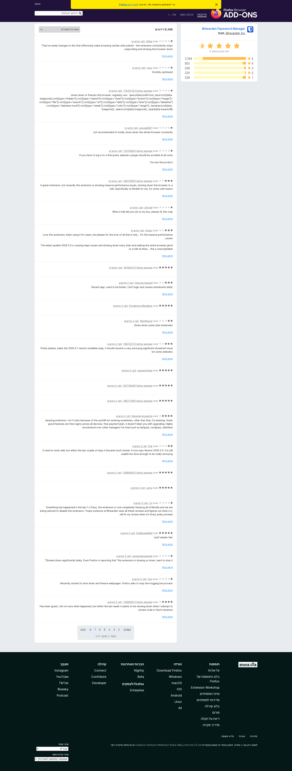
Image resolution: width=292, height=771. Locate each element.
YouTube (62, 676)
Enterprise (137, 690)
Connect (100, 670)
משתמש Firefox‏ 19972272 (137, 344)
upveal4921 (145, 128)
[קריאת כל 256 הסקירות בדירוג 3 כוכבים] (220, 68)
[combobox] (59, 13)
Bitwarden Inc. (235, 33)
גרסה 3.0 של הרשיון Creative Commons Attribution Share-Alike (169, 744)
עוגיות (242, 736)
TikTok (63, 683)
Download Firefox (169, 670)
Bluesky (62, 689)
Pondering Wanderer (140, 305)
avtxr (149, 487)
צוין (243, 744)
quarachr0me (145, 370)
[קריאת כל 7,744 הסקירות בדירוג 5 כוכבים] (220, 58)
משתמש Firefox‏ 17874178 (137, 90)
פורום (216, 712)
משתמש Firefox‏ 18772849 (137, 385)
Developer (99, 683)
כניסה (37, 3)
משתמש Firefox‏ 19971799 (137, 400)
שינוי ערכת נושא (60, 754)
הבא (83, 629)
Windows (175, 676)
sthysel (148, 207)
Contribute (98, 676)
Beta (140, 676)
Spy (150, 579)
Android (176, 695)
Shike (149, 41)
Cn (150, 503)
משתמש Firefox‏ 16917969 (137, 181)
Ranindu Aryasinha (142, 416)
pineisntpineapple (142, 556)
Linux (178, 701)
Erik (150, 446)
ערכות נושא (186, 14)
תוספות (214, 664)
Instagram (61, 670)
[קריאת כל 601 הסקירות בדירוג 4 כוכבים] (220, 63)
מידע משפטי (227, 736)
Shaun (148, 230)
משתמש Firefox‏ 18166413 (138, 267)
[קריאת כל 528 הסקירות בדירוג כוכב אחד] (220, 77)
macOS (177, 683)
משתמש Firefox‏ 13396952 (137, 602)
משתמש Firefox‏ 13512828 (138, 150)
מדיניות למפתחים (208, 700)
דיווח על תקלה (210, 719)
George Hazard (143, 282)
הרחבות (202, 14)
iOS (179, 689)
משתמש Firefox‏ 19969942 (137, 472)
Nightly (139, 670)
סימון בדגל (167, 56)
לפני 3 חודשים (126, 282)
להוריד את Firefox (128, 4)
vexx (149, 67)
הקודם (127, 629)
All (180, 708)
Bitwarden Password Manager (223, 28)
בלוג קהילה (212, 706)
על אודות (214, 670)
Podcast (62, 695)
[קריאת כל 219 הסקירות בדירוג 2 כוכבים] (220, 72)
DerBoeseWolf (144, 533)
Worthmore (146, 321)
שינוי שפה (63, 744)
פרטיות (253, 736)
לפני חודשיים (138, 41)
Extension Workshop (205, 687)
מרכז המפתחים (210, 694)
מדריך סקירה (211, 725)
